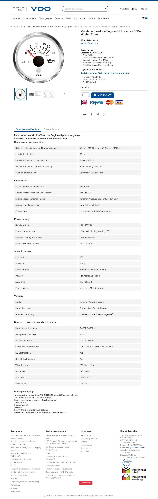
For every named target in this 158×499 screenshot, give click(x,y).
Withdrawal (15, 491)
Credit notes (86, 445)
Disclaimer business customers (59, 469)
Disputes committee (19, 475)
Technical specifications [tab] (27, 129)
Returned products (89, 438)
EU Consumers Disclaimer (21, 459)
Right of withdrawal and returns (23, 472)
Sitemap (13, 488)
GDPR (12, 465)
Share (91, 114)
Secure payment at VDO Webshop (24, 481)
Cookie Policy (16, 462)
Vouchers (85, 451)
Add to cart (102, 95)
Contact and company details (22, 441)
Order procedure (17, 444)
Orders (84, 442)
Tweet (97, 114)
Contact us (15, 485)
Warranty (14, 478)
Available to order (106, 73)
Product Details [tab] (51, 129)
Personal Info (86, 435)
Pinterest (104, 114)
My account (86, 431)
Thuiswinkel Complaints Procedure (25, 469)
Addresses (85, 448)
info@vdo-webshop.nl (135, 447)
